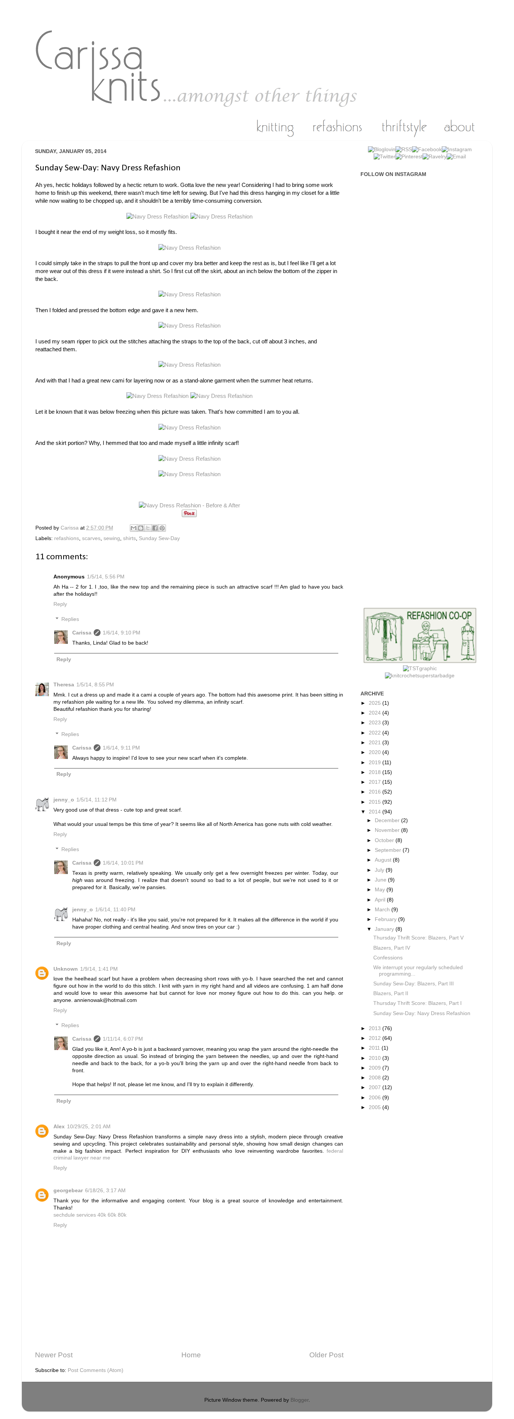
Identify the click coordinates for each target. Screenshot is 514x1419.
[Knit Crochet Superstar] (420, 675)
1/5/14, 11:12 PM (96, 800)
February (386, 919)
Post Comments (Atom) (95, 1370)
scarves (91, 538)
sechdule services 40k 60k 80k (89, 1215)
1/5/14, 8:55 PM (95, 684)
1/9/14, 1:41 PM (99, 969)
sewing (111, 538)
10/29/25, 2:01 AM (89, 1126)
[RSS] (403, 149)
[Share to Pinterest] (162, 528)
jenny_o (63, 800)
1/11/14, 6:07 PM (123, 1039)
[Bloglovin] (381, 149)
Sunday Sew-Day (159, 538)
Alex (59, 1126)
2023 (375, 722)
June (381, 880)
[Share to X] (148, 528)
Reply (60, 604)
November (388, 830)
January (385, 929)
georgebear (68, 1190)
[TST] (420, 668)
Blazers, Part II (390, 993)
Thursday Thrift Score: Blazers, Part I (417, 1003)
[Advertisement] (423, 302)
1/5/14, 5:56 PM (106, 577)
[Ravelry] (435, 156)
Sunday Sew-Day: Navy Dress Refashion (421, 1013)
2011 (375, 1048)
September (389, 850)
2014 (375, 812)
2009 (375, 1068)
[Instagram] (457, 149)
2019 (375, 762)
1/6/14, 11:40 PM (115, 909)
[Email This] (133, 528)
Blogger (299, 1400)
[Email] (456, 156)
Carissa (81, 633)
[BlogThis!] (140, 528)
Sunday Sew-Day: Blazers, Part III (413, 983)
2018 (375, 772)
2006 (375, 1097)
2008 (375, 1078)
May (380, 889)
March (383, 909)
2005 (375, 1107)
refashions (66, 538)
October (385, 840)
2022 (375, 733)
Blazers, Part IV (391, 948)
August (384, 860)
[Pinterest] (409, 156)
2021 (375, 742)
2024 (375, 713)
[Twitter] (384, 156)
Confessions (388, 958)
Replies (70, 619)
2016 (375, 792)
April (381, 900)
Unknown (65, 969)
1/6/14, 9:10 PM (121, 633)
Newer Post (54, 1355)
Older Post (326, 1355)
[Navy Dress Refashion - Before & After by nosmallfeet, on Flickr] (189, 505)
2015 (375, 802)
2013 (375, 1028)
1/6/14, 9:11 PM (121, 748)
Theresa (63, 684)
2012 (375, 1038)
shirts (129, 538)
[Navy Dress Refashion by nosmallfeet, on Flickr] (158, 217)
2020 (375, 752)
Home (191, 1355)
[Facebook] (427, 149)
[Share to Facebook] (155, 528)
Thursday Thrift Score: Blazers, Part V (418, 938)
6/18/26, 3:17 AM (105, 1190)
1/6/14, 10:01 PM (123, 863)
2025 (375, 703)
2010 (375, 1058)
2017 (375, 782)
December (388, 820)
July (380, 870)
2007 (375, 1087)
